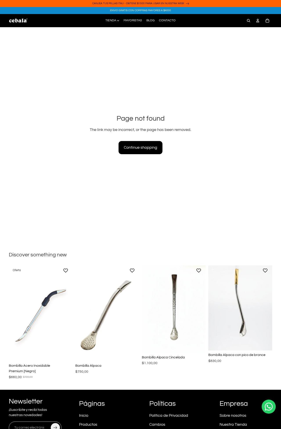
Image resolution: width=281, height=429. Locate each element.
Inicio (83, 415)
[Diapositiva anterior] (15, 313)
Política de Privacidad (168, 415)
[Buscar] (248, 20)
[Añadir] (66, 354)
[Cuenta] (258, 20)
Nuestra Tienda (233, 424)
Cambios (157, 424)
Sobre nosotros (233, 415)
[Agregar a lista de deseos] (66, 270)
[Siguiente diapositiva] (66, 313)
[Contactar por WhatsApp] (269, 407)
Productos (88, 424)
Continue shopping (140, 147)
